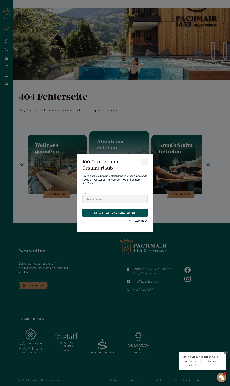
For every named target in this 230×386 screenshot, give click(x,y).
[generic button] (144, 162)
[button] (202, 361)
